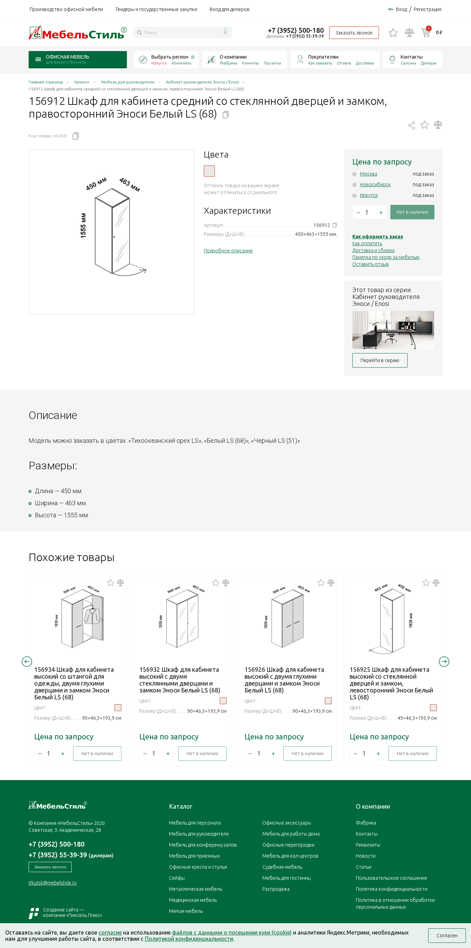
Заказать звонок (354, 33)
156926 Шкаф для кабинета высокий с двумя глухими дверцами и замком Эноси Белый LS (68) (284, 679)
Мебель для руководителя (199, 834)
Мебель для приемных (194, 856)
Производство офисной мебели (66, 9)
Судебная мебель (282, 867)
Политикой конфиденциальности (189, 939)
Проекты (272, 63)
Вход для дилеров (230, 9)
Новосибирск (375, 184)
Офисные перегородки (288, 845)
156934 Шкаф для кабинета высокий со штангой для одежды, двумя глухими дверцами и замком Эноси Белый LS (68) (74, 683)
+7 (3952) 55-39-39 (305, 36)
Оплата (344, 63)
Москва (368, 174)
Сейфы (177, 878)
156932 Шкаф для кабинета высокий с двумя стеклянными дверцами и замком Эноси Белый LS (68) (179, 679)
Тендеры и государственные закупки (156, 9)
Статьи (363, 867)
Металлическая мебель (195, 889)
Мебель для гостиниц (286, 878)
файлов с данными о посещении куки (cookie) (232, 932)
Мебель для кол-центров (290, 856)
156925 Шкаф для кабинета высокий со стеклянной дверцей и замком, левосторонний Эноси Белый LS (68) (391, 683)
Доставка (365, 63)
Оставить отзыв (370, 264)
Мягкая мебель (186, 911)
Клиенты (250, 63)
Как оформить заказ (377, 236)
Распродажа (276, 889)
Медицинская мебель (193, 900)
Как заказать (320, 63)
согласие (110, 932)
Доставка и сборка (373, 250)
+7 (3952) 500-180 (296, 30)
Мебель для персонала (195, 823)
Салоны (408, 63)
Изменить (181, 63)
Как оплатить (367, 243)
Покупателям (323, 57)
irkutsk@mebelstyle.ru (53, 883)
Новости (365, 856)
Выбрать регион (169, 57)
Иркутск (369, 195)
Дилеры (429, 63)
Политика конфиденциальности (392, 889)
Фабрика (228, 63)
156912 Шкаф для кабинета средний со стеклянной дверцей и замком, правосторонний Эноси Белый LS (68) (209, 171)
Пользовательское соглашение (391, 878)
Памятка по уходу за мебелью (386, 257)
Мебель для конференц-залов (203, 845)
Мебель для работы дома (291, 834)
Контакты (412, 57)
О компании (233, 57)
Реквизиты (368, 845)
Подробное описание (228, 250)
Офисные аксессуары (286, 823)
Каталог (180, 806)
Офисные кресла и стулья (198, 867)
